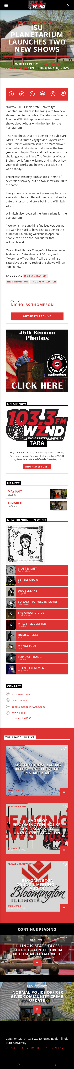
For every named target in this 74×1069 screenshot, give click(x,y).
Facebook (16, 1048)
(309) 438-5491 (20, 700)
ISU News (23, 22)
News (52, 22)
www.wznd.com (21, 694)
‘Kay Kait (15, 491)
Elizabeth (16, 503)
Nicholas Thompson (32, 304)
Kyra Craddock (15, 790)
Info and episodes (37, 466)
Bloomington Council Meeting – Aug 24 (37, 884)
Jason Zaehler (15, 847)
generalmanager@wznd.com (28, 706)
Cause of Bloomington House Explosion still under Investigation (37, 827)
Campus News (16, 748)
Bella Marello (14, 905)
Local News (39, 22)
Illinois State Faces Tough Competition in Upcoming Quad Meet (37, 950)
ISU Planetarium (35, 276)
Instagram (56, 1048)
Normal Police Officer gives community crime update (37, 996)
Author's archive (37, 316)
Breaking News (17, 806)
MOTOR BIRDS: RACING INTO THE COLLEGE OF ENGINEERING (38, 769)
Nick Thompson (17, 281)
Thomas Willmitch (43, 281)
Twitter (36, 1048)
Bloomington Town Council (25, 864)
